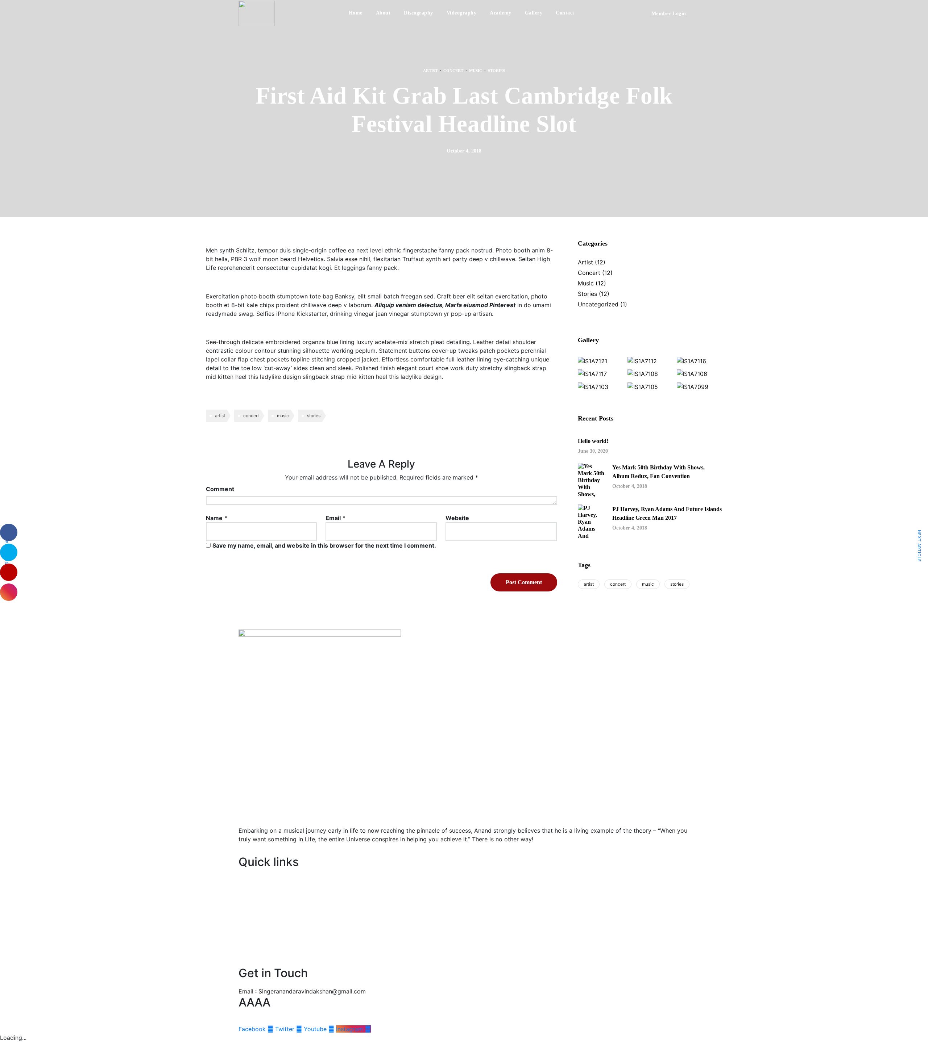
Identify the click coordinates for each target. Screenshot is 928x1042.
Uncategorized (598, 304)
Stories (496, 70)
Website (457, 518)
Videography (462, 13)
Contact (565, 13)
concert (251, 415)
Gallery (534, 13)
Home (355, 13)
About (383, 13)
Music (475, 70)
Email (333, 518)
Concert (453, 70)
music (283, 415)
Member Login (668, 13)
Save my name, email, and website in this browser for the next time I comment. (324, 545)
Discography (418, 13)
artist (220, 415)
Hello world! (593, 441)
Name (214, 518)
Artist (430, 70)
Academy (500, 13)
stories (313, 415)
